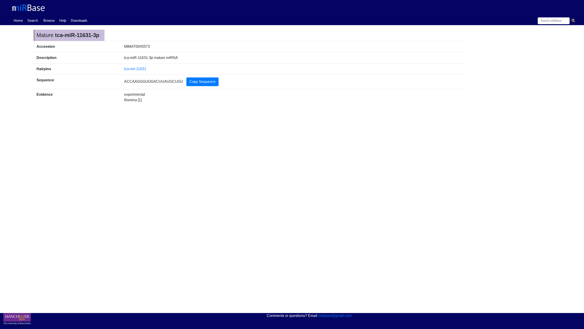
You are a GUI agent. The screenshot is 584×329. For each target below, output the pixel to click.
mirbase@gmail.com (335, 316)
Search (32, 20)
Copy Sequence (202, 82)
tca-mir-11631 (135, 69)
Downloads (79, 20)
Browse (49, 20)
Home (19, 20)
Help (62, 20)
